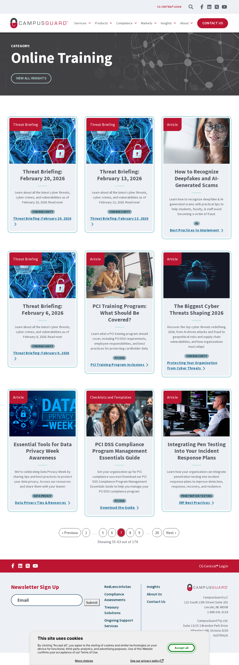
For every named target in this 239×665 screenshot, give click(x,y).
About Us (154, 594)
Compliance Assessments (114, 597)
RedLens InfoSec (117, 586)
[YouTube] (224, 7)
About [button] (184, 23)
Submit (92, 602)
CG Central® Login (169, 6)
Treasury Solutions (112, 610)
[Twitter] (217, 7)
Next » (171, 532)
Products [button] (101, 23)
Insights (153, 586)
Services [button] (80, 23)
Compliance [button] (124, 23)
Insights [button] (166, 23)
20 (157, 532)
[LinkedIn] (209, 7)
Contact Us (212, 23)
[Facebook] (202, 7)
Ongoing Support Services (118, 623)
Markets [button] (146, 23)
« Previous (70, 532)
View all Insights (31, 78)
